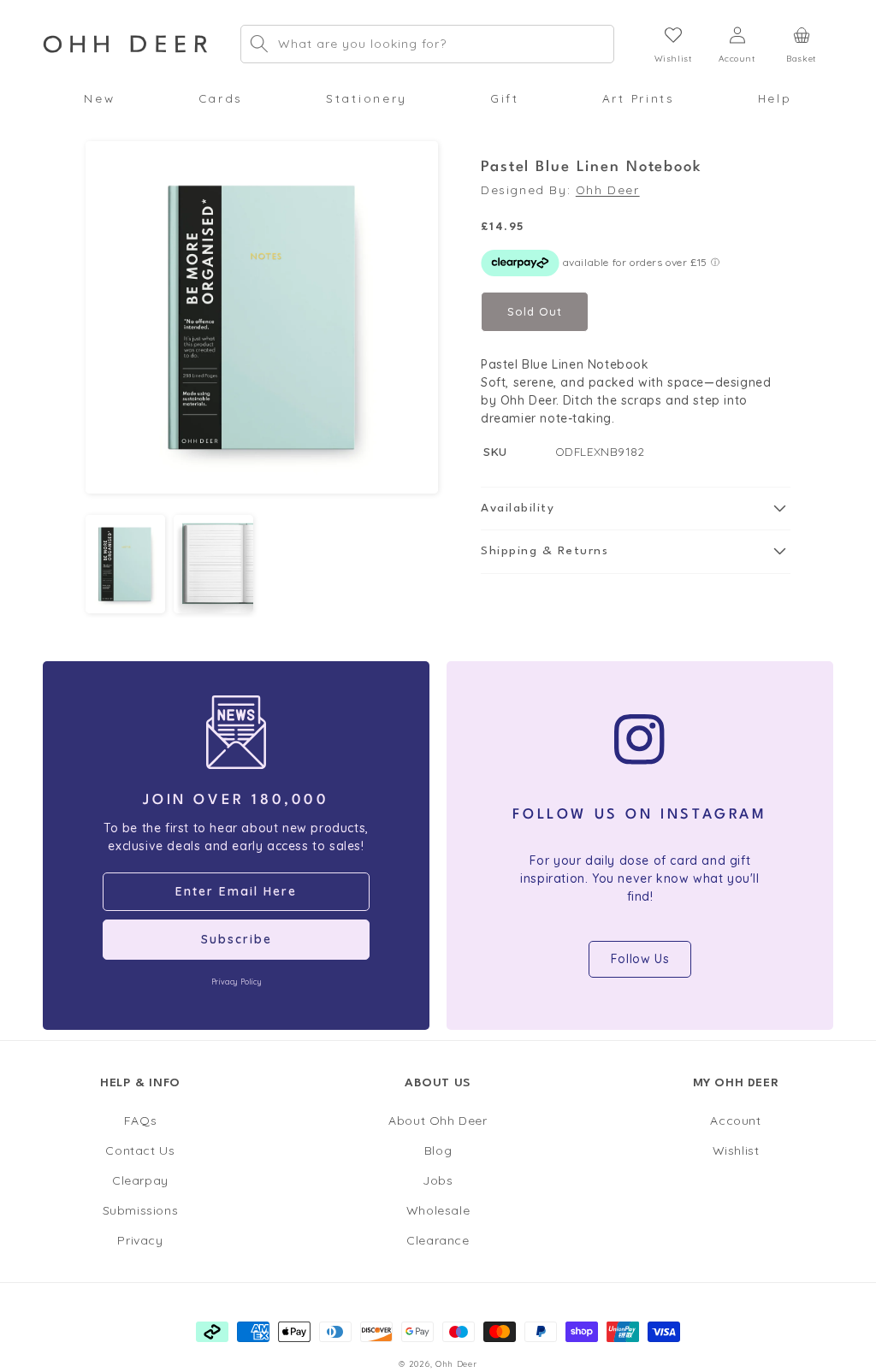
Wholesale (438, 1210)
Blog (438, 1150)
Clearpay (140, 1180)
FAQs (140, 1120)
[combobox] (427, 44)
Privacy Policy (236, 981)
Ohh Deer (608, 189)
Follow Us (640, 959)
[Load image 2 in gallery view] (213, 564)
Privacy (140, 1240)
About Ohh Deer (437, 1120)
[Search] (259, 43)
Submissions (141, 1210)
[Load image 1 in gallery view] (125, 564)
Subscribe (236, 939)
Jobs (438, 1180)
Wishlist (736, 1150)
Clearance (437, 1240)
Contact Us (140, 1150)
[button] (100, 98)
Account (735, 1120)
